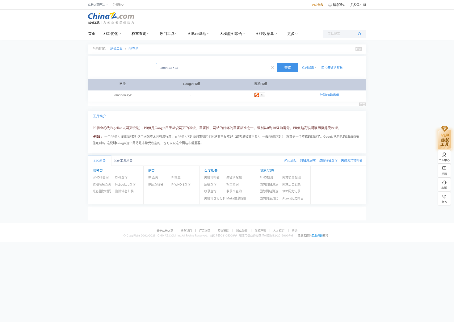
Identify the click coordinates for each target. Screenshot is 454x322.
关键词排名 (212, 177)
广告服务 (204, 230)
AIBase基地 (197, 33)
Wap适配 (290, 160)
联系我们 (186, 230)
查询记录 (308, 67)
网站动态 (241, 230)
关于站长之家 (165, 230)
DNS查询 (121, 177)
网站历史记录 (291, 184)
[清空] (273, 67)
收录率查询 (234, 191)
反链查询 (210, 184)
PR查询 (133, 48)
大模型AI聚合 (231, 33)
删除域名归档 (124, 191)
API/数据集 (265, 33)
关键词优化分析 (215, 198)
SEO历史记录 (291, 191)
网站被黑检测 (291, 177)
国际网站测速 (269, 191)
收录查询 (210, 191)
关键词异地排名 (352, 160)
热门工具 (167, 33)
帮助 (294, 230)
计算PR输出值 (329, 95)
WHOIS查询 (101, 177)
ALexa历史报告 (293, 198)
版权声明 (260, 230)
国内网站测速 (269, 184)
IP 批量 (176, 177)
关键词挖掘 (234, 177)
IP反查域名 (155, 184)
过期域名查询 (328, 160)
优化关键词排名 (332, 67)
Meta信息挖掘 (236, 198)
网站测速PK (308, 160)
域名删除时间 (102, 191)
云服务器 (317, 235)
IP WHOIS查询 (181, 184)
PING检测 (266, 177)
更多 (291, 33)
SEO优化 (110, 33)
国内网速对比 (269, 198)
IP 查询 (153, 177)
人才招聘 (278, 230)
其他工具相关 (123, 160)
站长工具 (116, 48)
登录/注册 (360, 4)
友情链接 (223, 230)
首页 (91, 33)
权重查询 (139, 33)
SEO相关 (100, 160)
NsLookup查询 (125, 184)
